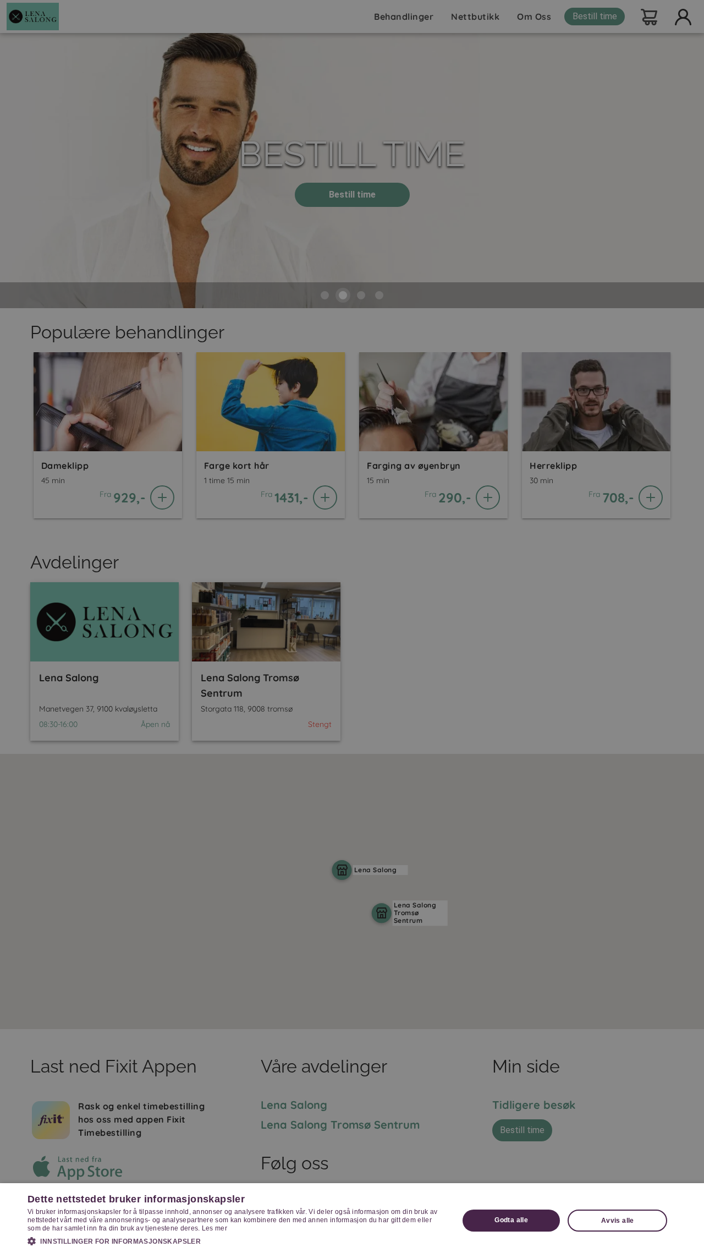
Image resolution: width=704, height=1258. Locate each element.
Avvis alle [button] (617, 1220)
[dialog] (352, 1220)
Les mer (214, 1228)
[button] (237, 1241)
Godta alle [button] (511, 1220)
